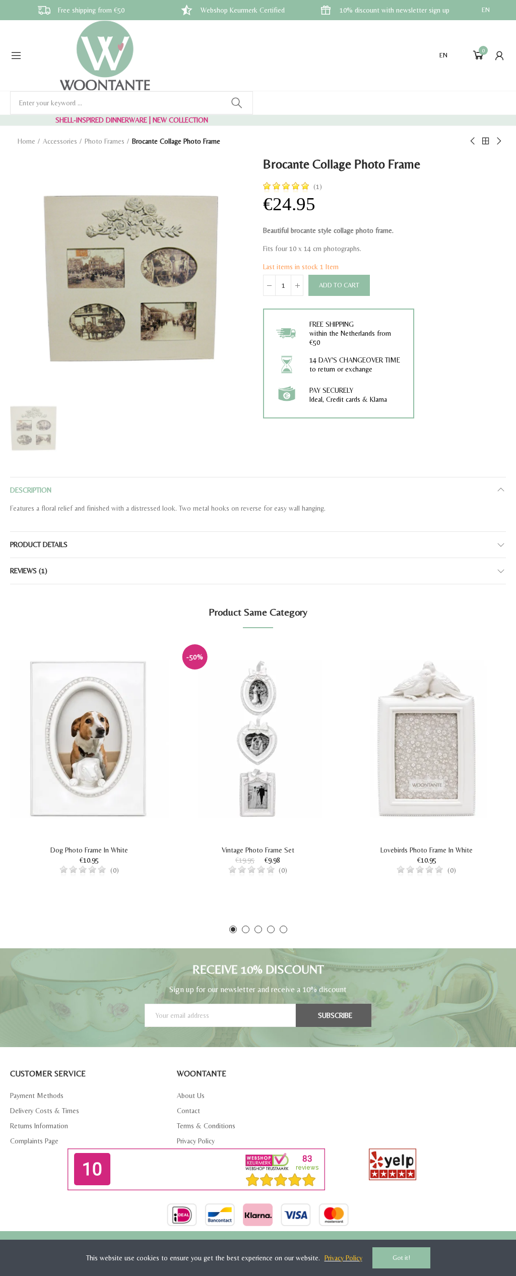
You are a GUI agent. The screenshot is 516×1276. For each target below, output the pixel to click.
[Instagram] (284, 1238)
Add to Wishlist (143, 658)
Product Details (39, 544)
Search (237, 102)
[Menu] (16, 55)
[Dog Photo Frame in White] (89, 739)
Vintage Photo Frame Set (258, 850)
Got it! (401, 1257)
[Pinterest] (267, 1238)
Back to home (486, 141)
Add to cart (339, 285)
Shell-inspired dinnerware (101, 120)
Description (30, 490)
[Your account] (499, 55)
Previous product (473, 141)
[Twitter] (249, 1238)
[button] (233, 929)
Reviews (28, 571)
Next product (498, 141)
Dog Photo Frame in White (89, 850)
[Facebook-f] (231, 1238)
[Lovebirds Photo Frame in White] (426, 739)
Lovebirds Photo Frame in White (426, 850)
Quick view (143, 678)
